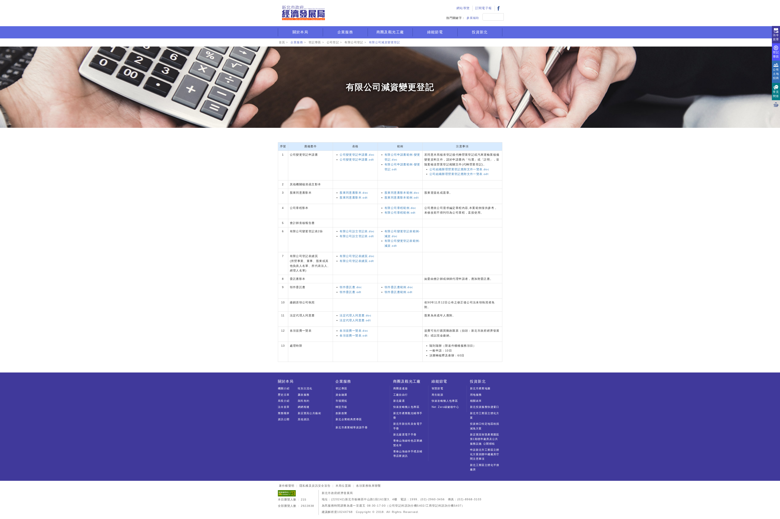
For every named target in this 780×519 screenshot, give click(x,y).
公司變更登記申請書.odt (357, 159)
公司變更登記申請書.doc (357, 154)
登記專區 (315, 42)
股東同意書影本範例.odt (402, 197)
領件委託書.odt (350, 292)
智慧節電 (437, 388)
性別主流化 (305, 388)
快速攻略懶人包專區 (406, 406)
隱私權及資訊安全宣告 (315, 485)
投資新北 (480, 32)
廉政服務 (304, 394)
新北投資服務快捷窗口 (484, 406)
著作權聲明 (287, 485)
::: (449, 3)
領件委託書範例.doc (399, 287)
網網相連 (304, 406)
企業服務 (345, 32)
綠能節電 (435, 32)
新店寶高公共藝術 (309, 413)
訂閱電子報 (483, 8)
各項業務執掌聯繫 (368, 485)
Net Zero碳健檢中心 (445, 406)
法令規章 (284, 406)
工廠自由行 (400, 394)
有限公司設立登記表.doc (357, 231)
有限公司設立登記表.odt (357, 236)
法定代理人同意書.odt (355, 320)
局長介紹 (284, 400)
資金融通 (341, 394)
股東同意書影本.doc (354, 192)
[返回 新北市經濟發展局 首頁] (303, 13)
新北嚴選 (399, 400)
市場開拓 (341, 400)
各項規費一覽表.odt (353, 335)
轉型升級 (341, 406)
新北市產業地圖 (480, 388)
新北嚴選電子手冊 (405, 434)
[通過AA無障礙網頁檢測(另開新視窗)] (287, 493)
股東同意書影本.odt (353, 197)
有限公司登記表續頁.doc (357, 256)
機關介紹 (284, 388)
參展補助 (473, 18)
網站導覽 (463, 8)
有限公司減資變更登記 (384, 42)
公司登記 (333, 42)
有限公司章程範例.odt (400, 212)
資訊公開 (284, 419)
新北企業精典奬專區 (349, 419)
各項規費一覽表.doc (354, 330)
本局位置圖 (343, 485)
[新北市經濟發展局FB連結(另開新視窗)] (498, 8)
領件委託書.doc (351, 287)
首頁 (282, 42)
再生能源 (437, 394)
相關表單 (476, 400)
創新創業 (341, 413)
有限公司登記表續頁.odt (357, 261)
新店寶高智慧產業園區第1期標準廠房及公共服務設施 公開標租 (484, 439)
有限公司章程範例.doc (400, 208)
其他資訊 (304, 419)
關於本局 (300, 32)
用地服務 (476, 394)
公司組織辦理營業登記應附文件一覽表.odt (459, 174)
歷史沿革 (284, 394)
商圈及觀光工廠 (390, 32)
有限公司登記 (353, 42)
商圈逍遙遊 (400, 388)
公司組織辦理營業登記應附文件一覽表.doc (459, 169)
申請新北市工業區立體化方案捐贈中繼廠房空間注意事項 (484, 454)
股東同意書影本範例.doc (402, 192)
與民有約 (304, 400)
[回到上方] (776, 104)
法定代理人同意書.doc (355, 315)
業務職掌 (284, 413)
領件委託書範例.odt (398, 292)
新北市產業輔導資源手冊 (352, 427)
